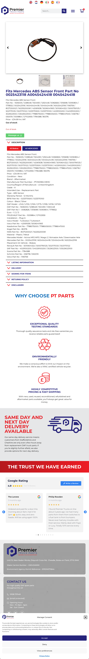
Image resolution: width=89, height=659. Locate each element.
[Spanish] (52, 2)
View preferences (44, 651)
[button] (85, 617)
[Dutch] (36, 2)
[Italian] (47, 2)
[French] (58, 2)
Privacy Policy (44, 656)
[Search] (64, 11)
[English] (30, 2)
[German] (41, 2)
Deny (44, 644)
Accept (44, 638)
